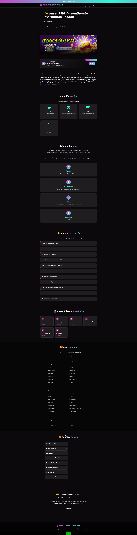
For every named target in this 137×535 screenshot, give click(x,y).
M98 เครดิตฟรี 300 (51, 370)
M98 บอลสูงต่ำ (50, 420)
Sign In (87, 5)
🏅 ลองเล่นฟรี (50, 26)
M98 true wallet (73, 411)
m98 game (65, 282)
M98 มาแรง (50, 388)
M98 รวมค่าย (72, 423)
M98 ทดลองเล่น (51, 405)
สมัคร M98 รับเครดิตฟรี (74, 356)
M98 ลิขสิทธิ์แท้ (50, 423)
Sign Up (93, 5)
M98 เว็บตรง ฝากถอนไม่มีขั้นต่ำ (75, 408)
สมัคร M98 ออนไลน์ (73, 370)
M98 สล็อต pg (50, 396)
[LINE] (68, 533)
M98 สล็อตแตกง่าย (51, 362)
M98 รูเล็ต (49, 394)
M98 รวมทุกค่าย (73, 405)
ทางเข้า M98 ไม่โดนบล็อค (52, 425)
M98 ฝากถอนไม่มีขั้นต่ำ (75, 529)
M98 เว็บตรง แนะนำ (73, 399)
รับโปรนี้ (92, 63)
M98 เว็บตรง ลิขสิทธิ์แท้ (74, 425)
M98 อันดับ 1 (50, 385)
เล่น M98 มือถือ (50, 382)
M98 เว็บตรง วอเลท (73, 367)
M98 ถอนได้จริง (73, 394)
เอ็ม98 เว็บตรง (50, 414)
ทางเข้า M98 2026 (73, 388)
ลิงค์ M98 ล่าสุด (50, 367)
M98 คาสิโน (50, 359)
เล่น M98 (71, 391)
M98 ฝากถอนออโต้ (73, 379)
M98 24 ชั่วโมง (50, 376)
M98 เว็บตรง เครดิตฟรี (74, 414)
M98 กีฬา (71, 402)
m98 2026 (45, 85)
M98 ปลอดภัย (72, 359)
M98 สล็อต (72, 382)
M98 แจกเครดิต (73, 365)
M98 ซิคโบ (50, 417)
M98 (53, 83)
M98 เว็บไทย (72, 376)
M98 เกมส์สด (50, 402)
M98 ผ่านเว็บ (72, 396)
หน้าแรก (45, 529)
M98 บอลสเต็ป (72, 420)
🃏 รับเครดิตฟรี (61, 26)
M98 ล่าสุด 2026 (51, 408)
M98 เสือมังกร (64, 529)
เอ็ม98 (69, 529)
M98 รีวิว (49, 356)
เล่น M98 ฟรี (72, 385)
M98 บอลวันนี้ (50, 379)
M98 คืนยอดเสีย (73, 362)
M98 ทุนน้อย (72, 373)
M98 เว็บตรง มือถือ (51, 399)
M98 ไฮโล (72, 417)
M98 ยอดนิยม (50, 373)
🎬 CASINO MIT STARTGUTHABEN (51, 5)
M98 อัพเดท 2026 (51, 411)
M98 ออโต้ (50, 365)
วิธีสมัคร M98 (50, 391)
